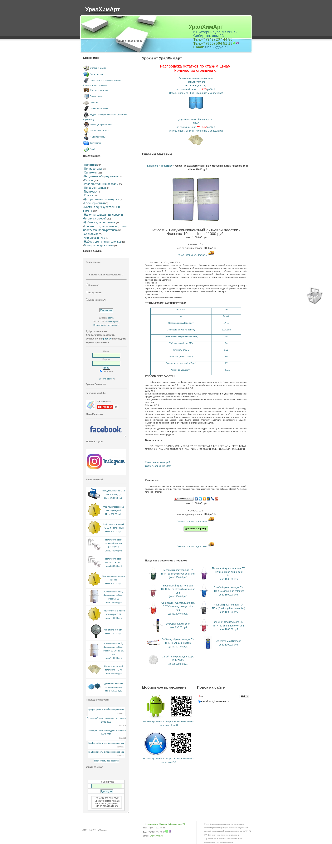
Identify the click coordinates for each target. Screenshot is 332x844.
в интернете (222, 701)
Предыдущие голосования (106, 325)
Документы (95, 143)
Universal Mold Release (228, 641)
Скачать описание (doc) (158, 466)
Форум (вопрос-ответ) (101, 124)
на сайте (206, 701)
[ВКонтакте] (196, 498)
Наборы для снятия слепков (103, 241)
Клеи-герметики (94, 203)
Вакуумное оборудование (101, 176)
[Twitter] (200, 498)
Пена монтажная (95, 187)
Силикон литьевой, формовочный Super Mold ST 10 (114, 595)
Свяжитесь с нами (99, 108)
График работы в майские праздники (106, 709)
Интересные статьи (99, 130)
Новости (94, 102)
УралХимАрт (102, 9)
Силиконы (90, 172)
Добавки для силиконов (99, 222)
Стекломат (91, 233)
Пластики (90, 164)
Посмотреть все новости (106, 761)
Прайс (93, 149)
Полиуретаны (93, 168)
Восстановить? (106, 379)
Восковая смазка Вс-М (178, 623)
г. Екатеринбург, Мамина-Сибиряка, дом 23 (215, 34)
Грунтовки (90, 191)
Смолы (88, 180)
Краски (88, 195)
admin (111, 318)
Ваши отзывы (96, 74)
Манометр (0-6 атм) (113, 630)
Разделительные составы (101, 183)
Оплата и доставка (99, 90)
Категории (153, 165)
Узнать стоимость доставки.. (193, 255)
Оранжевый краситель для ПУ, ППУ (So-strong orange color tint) (178, 606)
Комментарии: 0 (112, 321)
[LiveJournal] (212, 498)
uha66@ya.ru (216, 47)
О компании (96, 96)
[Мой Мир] (208, 498)
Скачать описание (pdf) (157, 462)
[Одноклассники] (204, 498)
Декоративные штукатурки (101, 199)
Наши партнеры (97, 137)
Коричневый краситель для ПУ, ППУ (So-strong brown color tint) (178, 589)
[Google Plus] (216, 498)
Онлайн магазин (98, 68)
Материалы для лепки (99, 245)
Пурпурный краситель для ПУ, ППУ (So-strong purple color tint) (228, 572)
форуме (107, 338)
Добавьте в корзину (195, 528)
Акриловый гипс (94, 237)
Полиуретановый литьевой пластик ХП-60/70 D (113, 543)
